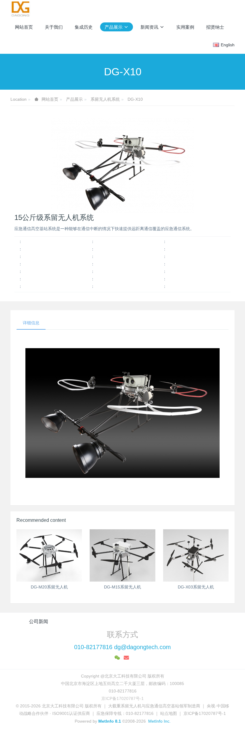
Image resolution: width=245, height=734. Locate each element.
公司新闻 (38, 621)
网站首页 (24, 27)
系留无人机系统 (105, 99)
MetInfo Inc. (159, 721)
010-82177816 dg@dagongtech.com (122, 647)
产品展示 (74, 99)
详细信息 (31, 322)
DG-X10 (135, 99)
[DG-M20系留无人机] (49, 555)
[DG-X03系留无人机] (196, 555)
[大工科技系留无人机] (20, 9)
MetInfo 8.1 (109, 721)
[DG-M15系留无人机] (122, 555)
